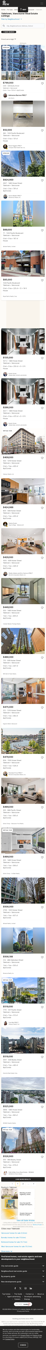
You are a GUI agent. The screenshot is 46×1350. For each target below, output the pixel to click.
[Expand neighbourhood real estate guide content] (23, 1271)
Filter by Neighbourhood (10, 19)
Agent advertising (14, 1296)
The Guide (18, 1294)
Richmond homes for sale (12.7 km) (14, 1242)
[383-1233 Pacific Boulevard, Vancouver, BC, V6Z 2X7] (23, 126)
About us (40, 1294)
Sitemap (27, 1299)
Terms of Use (37, 1224)
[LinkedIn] (31, 1288)
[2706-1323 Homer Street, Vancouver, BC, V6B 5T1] (23, 902)
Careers (17, 1299)
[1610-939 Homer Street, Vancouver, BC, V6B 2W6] (23, 553)
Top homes (6, 1294)
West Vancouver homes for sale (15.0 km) (16, 1246)
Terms (27, 1311)
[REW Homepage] (6, 3)
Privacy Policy (25, 1335)
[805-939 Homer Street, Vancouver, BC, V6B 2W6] (23, 503)
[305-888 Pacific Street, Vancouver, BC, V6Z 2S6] (23, 803)
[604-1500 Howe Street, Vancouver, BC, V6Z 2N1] (23, 753)
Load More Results (23, 1179)
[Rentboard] (27, 1304)
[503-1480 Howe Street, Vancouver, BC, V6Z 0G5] (23, 603)
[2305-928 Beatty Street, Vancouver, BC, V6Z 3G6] (23, 73)
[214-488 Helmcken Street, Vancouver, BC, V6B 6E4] (23, 952)
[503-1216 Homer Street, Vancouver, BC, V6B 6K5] (23, 453)
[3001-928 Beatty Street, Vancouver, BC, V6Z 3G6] (23, 1052)
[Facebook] (15, 1288)
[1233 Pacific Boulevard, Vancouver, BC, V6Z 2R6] (23, 275)
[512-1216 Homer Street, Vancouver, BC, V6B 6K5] (23, 703)
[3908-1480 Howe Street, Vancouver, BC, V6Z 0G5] (23, 1102)
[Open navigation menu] (41, 3)
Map (24, 10)
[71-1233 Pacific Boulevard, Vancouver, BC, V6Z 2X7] (23, 226)
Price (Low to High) (7, 39)
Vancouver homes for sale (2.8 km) (14, 1233)
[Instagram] (25, 1288)
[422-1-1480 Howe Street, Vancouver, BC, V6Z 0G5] (23, 403)
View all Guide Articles (26, 1220)
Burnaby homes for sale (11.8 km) (13, 1237)
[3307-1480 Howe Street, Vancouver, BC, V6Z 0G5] (23, 176)
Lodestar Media (25, 1309)
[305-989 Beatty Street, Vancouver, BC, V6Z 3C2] (23, 1152)
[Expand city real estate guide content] (23, 1265)
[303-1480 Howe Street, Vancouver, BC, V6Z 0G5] (23, 853)
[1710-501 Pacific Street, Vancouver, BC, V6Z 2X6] (23, 1002)
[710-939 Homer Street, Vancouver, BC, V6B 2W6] (23, 653)
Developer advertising (32, 1296)
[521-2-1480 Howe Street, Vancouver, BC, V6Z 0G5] (23, 353)
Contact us (30, 1294)
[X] (20, 1288)
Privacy (19, 1311)
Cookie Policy (9, 1339)
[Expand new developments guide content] (23, 1281)
